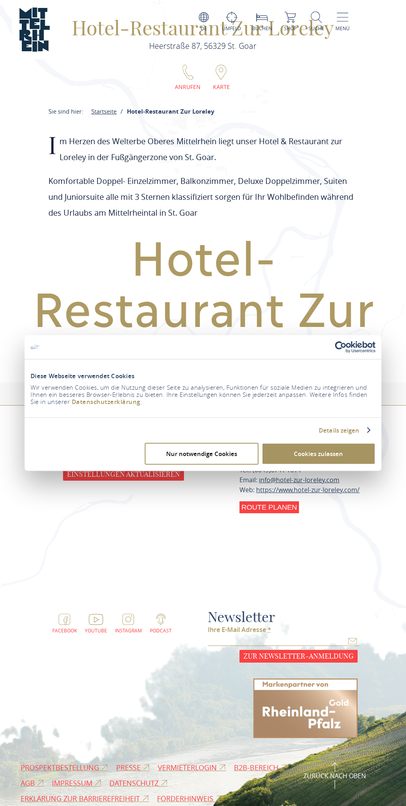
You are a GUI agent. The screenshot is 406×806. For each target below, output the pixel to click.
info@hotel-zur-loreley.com (299, 479)
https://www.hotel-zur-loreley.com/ (308, 489)
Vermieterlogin (188, 767)
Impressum (73, 783)
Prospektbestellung (61, 767)
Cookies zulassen (318, 454)
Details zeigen (339, 430)
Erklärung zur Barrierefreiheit (81, 798)
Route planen (269, 507)
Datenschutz (135, 783)
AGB (29, 783)
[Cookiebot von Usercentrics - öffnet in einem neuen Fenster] (340, 347)
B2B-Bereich (257, 767)
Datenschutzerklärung (106, 402)
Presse (129, 767)
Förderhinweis (186, 798)
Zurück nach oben (334, 775)
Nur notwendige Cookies (201, 454)
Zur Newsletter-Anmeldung (298, 656)
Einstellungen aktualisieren (123, 474)
